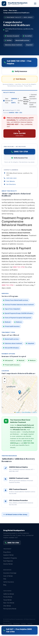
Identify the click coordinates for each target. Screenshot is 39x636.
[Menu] (35, 3)
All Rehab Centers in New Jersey (16, 514)
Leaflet (17, 412)
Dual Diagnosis (8, 561)
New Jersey (13, 10)
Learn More (18, 84)
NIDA (16, 112)
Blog (4, 585)
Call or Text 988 (19, 134)
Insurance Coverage (9, 573)
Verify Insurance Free (21, 158)
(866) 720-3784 (19, 267)
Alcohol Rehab (8, 564)
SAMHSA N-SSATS (14, 100)
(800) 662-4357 (13, 124)
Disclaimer (6, 621)
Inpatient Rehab (8, 555)
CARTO (34, 412)
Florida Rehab (7, 597)
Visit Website (21, 79)
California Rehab (8, 594)
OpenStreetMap (26, 412)
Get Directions (11, 184)
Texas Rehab (7, 600)
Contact (23, 624)
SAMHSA (11, 112)
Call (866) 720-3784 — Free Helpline (19, 62)
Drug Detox (7, 552)
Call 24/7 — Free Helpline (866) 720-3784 (19, 630)
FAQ (4, 579)
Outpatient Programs (10, 558)
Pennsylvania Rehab (9, 609)
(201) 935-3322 (11, 178)
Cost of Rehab (8, 576)
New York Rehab (8, 603)
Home (5, 10)
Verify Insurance (21, 71)
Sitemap (30, 624)
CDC (20, 112)
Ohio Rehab (7, 606)
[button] (19, 392)
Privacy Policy (28, 86)
